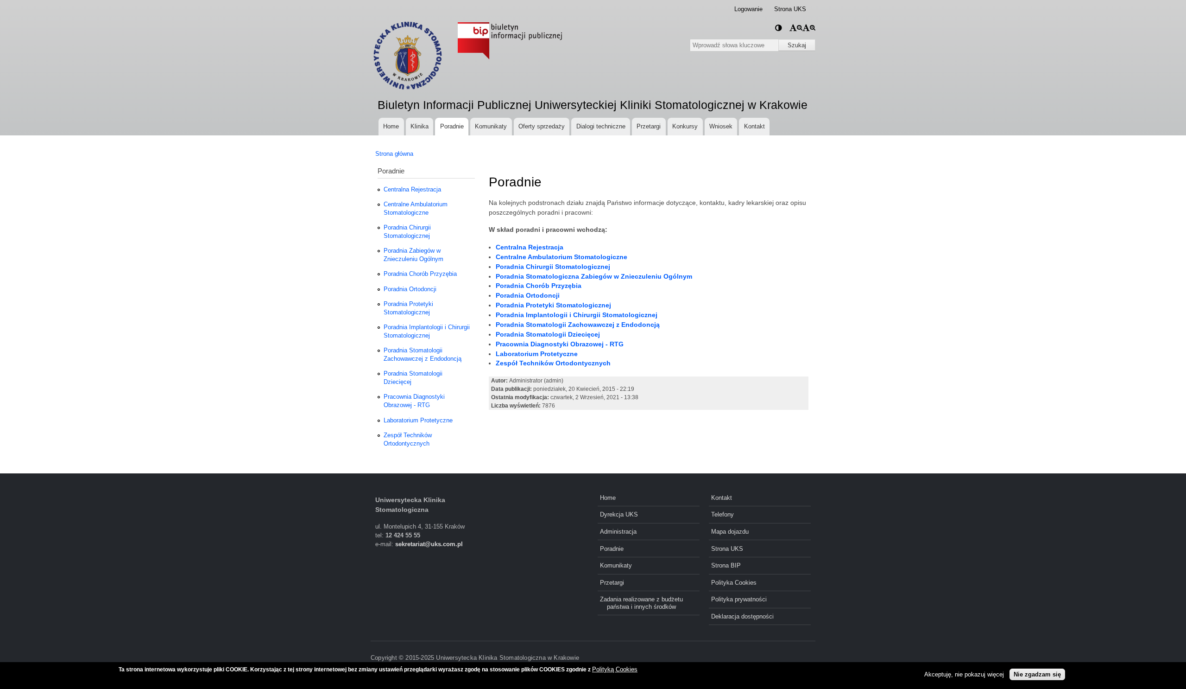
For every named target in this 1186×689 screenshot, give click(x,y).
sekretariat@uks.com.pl (429, 544)
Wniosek (720, 126)
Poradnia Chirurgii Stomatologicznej (407, 231)
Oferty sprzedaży (541, 126)
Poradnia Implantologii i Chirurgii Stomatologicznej (427, 331)
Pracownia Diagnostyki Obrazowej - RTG (414, 400)
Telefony (722, 514)
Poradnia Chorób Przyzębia (420, 273)
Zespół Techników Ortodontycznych (408, 439)
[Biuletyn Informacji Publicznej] (502, 23)
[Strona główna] (406, 56)
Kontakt (754, 126)
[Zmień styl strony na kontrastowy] (778, 27)
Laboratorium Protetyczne (418, 420)
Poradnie (452, 126)
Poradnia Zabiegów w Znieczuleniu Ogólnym (413, 254)
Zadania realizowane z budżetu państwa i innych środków (641, 603)
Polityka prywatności (739, 599)
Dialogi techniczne (600, 126)
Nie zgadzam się (1037, 673)
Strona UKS (790, 9)
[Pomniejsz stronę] (795, 27)
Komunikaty (491, 126)
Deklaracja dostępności (742, 616)
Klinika (419, 126)
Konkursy (685, 126)
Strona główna (394, 153)
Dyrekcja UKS (619, 514)
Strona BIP (726, 565)
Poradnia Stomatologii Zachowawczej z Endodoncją (422, 354)
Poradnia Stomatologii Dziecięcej (413, 377)
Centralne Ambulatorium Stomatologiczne (416, 208)
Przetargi (649, 126)
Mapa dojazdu (730, 531)
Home (391, 126)
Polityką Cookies (614, 669)
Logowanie (748, 9)
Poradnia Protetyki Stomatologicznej (408, 308)
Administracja (618, 531)
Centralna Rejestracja (412, 189)
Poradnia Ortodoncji (410, 289)
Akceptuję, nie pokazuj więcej (964, 673)
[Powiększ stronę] (808, 27)
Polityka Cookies (734, 582)
